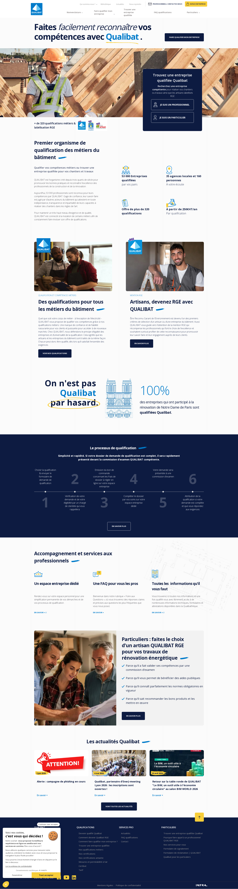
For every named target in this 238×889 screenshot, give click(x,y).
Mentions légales (105, 885)
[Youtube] (66, 877)
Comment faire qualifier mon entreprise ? (98, 841)
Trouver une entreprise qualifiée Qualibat (183, 833)
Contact (124, 841)
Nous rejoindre (135, 4)
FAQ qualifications (129, 837)
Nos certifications (87, 853)
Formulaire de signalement (176, 848)
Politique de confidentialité (128, 885)
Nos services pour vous (174, 844)
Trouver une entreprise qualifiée (94, 845)
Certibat (82, 866)
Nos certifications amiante (91, 857)
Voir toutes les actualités (119, 806)
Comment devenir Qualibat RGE (94, 837)
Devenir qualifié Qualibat (90, 833)
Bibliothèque (106, 4)
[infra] (201, 885)
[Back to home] (36, 9)
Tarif (81, 870)
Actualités (120, 4)
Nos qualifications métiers (91, 849)
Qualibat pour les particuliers (177, 857)
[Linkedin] (74, 877)
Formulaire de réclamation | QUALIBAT (182, 852)
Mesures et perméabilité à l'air (93, 861)
